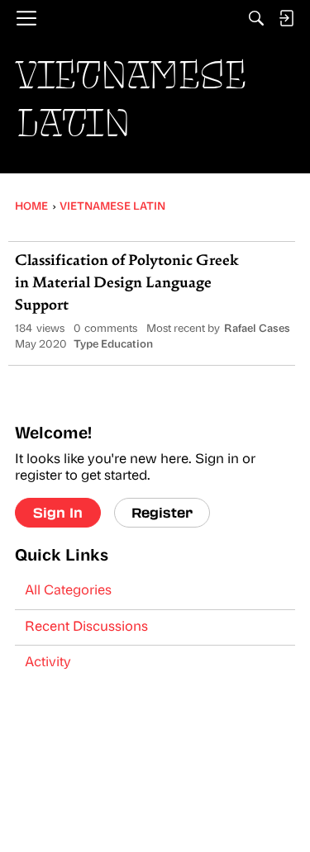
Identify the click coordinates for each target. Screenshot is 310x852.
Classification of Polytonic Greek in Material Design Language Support (127, 284)
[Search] (256, 18)
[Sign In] (286, 18)
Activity (48, 663)
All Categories (68, 591)
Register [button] (162, 512)
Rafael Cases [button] (257, 329)
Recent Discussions (86, 627)
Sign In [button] (58, 512)
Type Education (113, 344)
